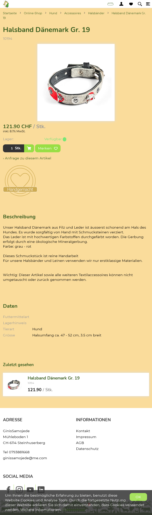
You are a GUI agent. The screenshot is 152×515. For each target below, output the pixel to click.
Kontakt (83, 431)
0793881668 (19, 452)
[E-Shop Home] (6, 4)
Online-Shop (33, 13)
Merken (45, 148)
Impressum (86, 437)
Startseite (10, 13)
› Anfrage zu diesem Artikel (27, 158)
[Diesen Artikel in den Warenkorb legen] (29, 148)
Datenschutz (87, 449)
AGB (80, 443)
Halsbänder (96, 13)
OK (138, 497)
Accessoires (72, 13)
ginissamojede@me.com (25, 458)
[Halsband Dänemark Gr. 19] (14, 384)
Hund (53, 13)
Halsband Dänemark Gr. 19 (54, 378)
